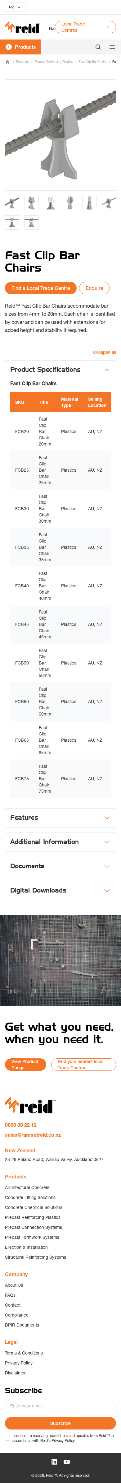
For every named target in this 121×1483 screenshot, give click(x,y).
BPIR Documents (22, 1325)
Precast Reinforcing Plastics (54, 62)
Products (22, 62)
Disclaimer (15, 1373)
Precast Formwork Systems (32, 1237)
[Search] (98, 47)
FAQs (10, 1295)
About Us (14, 1285)
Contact (12, 1305)
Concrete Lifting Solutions (30, 1197)
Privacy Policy (19, 1363)
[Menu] (110, 47)
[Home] (7, 61)
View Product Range (24, 1064)
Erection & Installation (26, 1247)
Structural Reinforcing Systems (35, 1257)
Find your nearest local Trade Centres (80, 1064)
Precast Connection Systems (33, 1227)
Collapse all (104, 352)
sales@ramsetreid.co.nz (33, 1135)
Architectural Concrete (27, 1187)
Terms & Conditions (24, 1353)
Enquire (94, 288)
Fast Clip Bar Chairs (92, 62)
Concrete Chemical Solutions (33, 1207)
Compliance (17, 1315)
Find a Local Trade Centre (40, 288)
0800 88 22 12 (21, 1125)
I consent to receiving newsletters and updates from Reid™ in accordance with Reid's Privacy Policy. (63, 1438)
